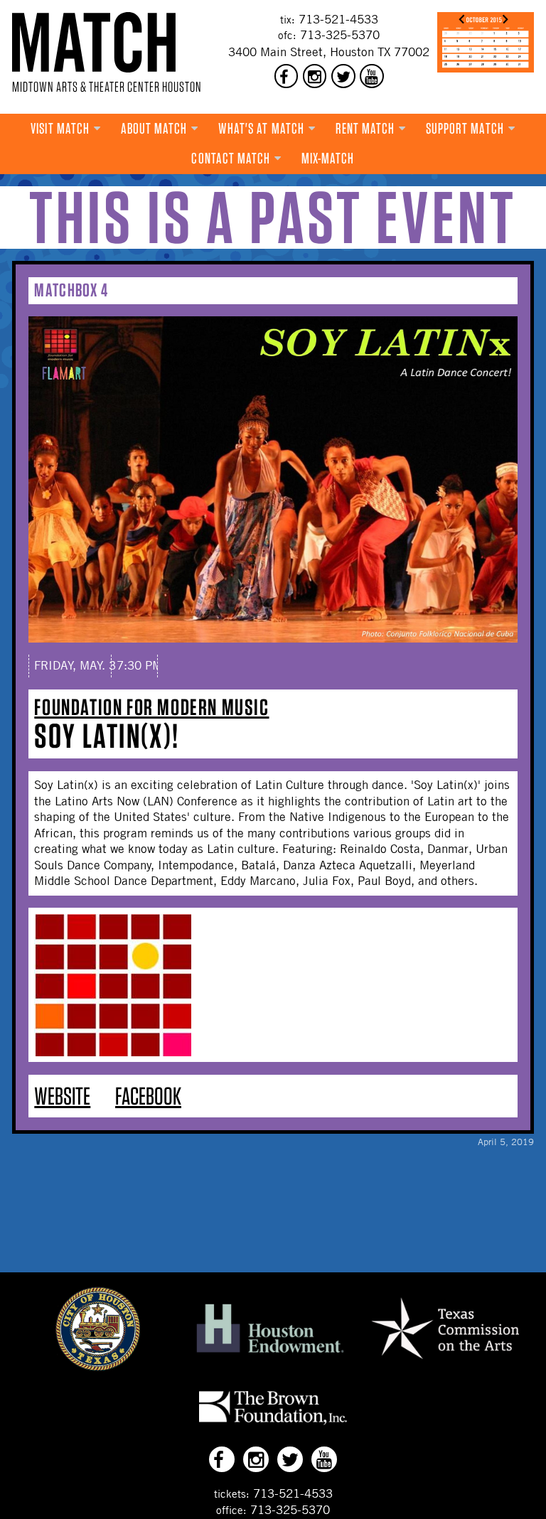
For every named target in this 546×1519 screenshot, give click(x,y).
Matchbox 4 (71, 290)
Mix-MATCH (328, 158)
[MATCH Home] (94, 42)
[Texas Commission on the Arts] (445, 1361)
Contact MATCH (230, 158)
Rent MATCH (365, 128)
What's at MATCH (261, 128)
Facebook (148, 1095)
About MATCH (154, 128)
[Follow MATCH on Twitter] (343, 76)
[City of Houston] (98, 1367)
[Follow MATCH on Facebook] (286, 76)
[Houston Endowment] (270, 1353)
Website (62, 1095)
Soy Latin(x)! (106, 735)
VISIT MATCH (60, 128)
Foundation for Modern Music (151, 707)
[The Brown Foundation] (273, 1424)
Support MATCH (465, 128)
